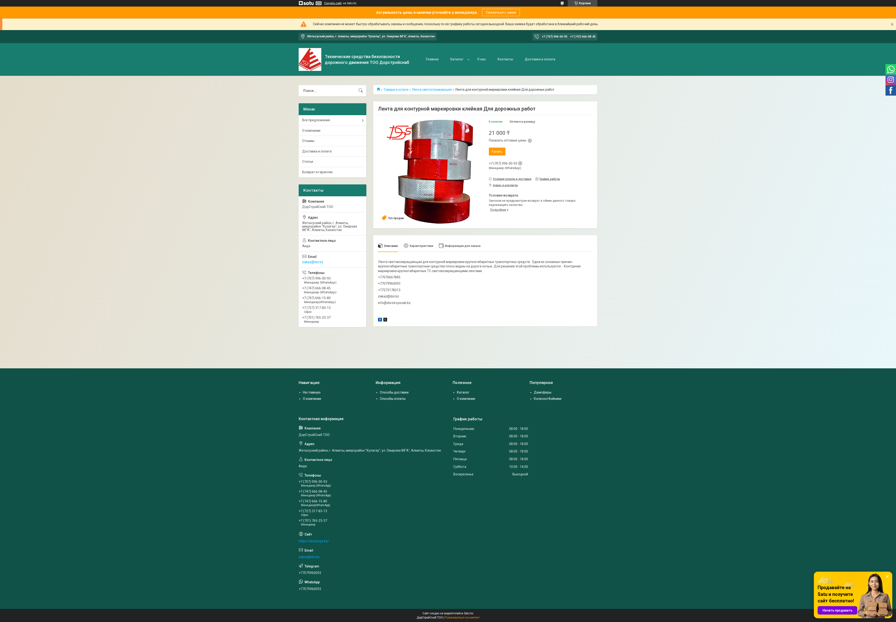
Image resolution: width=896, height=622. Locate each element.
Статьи (307, 161)
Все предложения (316, 120)
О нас (481, 59)
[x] (385, 320)
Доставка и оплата (540, 59)
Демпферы (542, 392)
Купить (497, 151)
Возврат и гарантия (317, 172)
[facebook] (380, 320)
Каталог (456, 59)
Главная (432, 59)
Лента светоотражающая (432, 89)
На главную (312, 392)
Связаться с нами (501, 12)
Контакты (505, 59)
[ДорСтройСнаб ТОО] (310, 59)
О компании (311, 130)
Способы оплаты (393, 399)
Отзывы (308, 141)
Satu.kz (468, 613)
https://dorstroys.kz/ (314, 541)
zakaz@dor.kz (312, 262)
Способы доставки (394, 392)
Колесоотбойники (547, 399)
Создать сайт (333, 3)
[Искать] (360, 90)
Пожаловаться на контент (462, 617)
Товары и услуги (395, 89)
